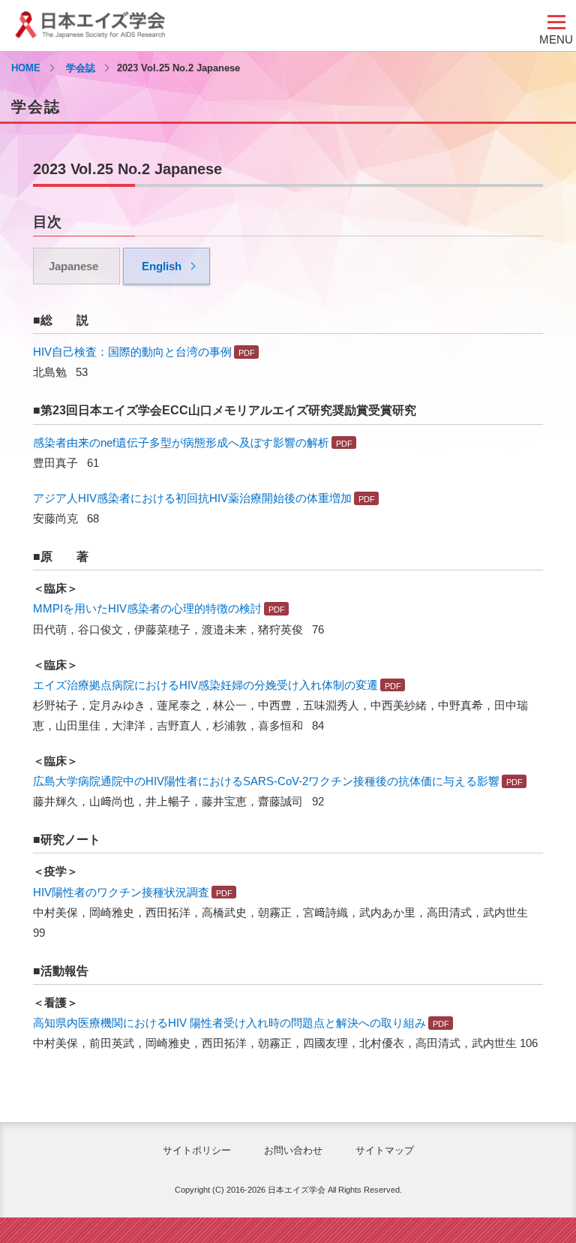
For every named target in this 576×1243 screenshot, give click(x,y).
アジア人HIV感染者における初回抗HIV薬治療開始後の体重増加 (192, 498)
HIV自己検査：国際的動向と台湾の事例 (132, 351)
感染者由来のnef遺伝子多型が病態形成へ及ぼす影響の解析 (181, 442)
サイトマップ (385, 1150)
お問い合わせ (293, 1150)
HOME (25, 68)
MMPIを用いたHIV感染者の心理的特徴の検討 (147, 608)
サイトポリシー (197, 1150)
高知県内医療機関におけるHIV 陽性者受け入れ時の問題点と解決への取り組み (229, 1022)
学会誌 (80, 68)
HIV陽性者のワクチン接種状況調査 (121, 892)
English (162, 266)
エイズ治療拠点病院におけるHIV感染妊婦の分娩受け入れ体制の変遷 (205, 685)
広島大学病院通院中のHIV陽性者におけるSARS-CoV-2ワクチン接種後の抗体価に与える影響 (266, 781)
